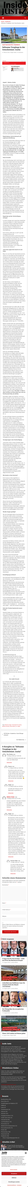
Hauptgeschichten (7, 44)
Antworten (9, 762)
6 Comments (20, 52)
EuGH (2, 1107)
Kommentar (5, 885)
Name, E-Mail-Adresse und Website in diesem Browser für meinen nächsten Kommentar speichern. (13, 926)
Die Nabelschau (20, 739)
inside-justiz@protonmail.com (8, 1084)
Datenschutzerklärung (11, 1185)
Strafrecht (16, 44)
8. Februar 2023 (6, 52)
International (16, 1029)
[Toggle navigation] (3, 18)
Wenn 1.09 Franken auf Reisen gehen (13, 1033)
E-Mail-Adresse (6, 909)
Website (4, 916)
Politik (2, 1130)
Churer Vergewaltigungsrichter (10, 1137)
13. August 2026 (6, 1012)
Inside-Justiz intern (6, 1117)
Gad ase (3, 1111)
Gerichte (3, 1113)
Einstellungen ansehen (14, 1182)
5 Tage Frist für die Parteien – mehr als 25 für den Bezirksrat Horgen (13, 959)
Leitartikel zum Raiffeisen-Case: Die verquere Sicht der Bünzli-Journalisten (13, 984)
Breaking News (6, 1005)
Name (4, 903)
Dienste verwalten (13, 1169)
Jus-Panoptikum (5, 1121)
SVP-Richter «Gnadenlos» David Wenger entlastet (13, 734)
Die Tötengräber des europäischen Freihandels (13, 1010)
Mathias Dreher (10, 797)
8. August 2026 (5, 1035)
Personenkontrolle (5, 1127)
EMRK (2, 1105)
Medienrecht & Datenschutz (8, 1125)
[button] (26, 1153)
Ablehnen (14, 1177)
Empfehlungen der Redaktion (10, 977)
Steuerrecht (4, 1134)
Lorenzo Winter (14, 962)
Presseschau (4, 1132)
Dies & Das (4, 1101)
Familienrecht (6, 954)
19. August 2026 (6, 962)
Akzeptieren (14, 1173)
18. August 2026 (6, 988)
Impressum (19, 1185)
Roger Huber (13, 52)
